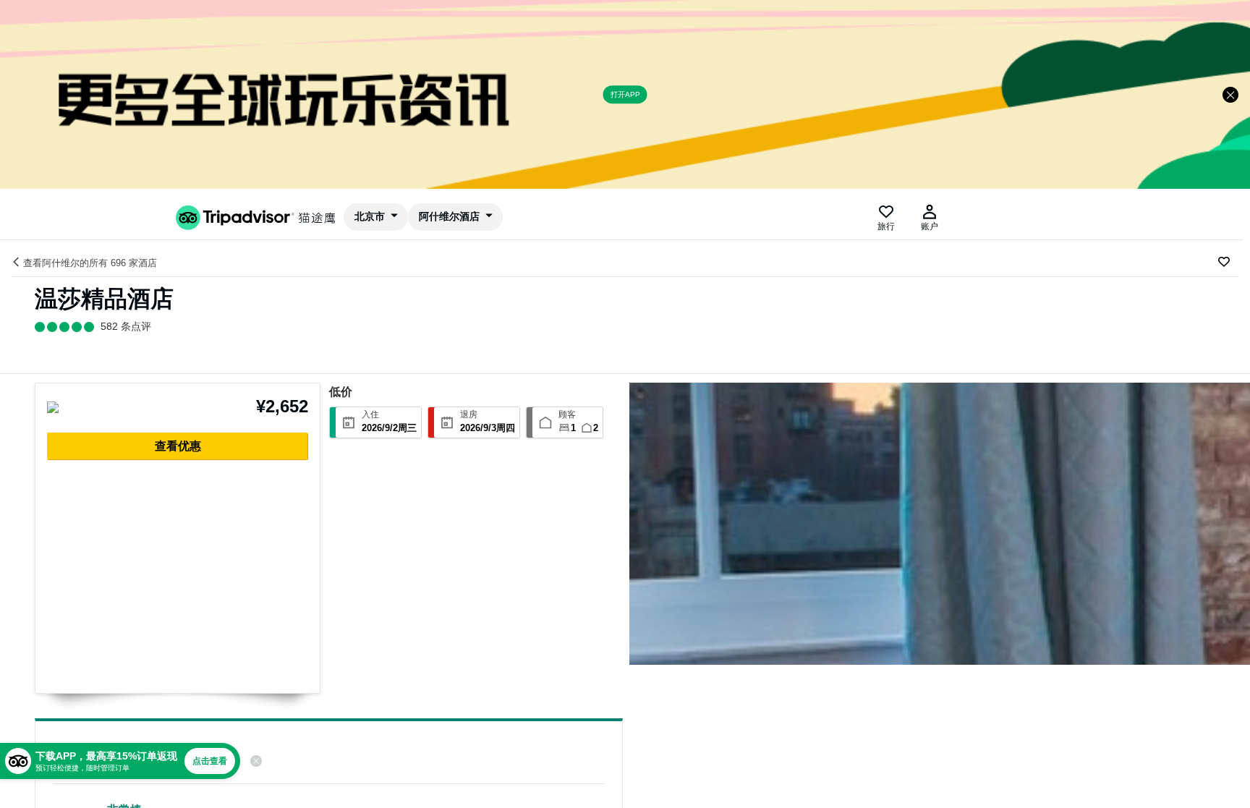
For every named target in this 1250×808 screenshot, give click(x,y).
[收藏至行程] (1224, 261)
